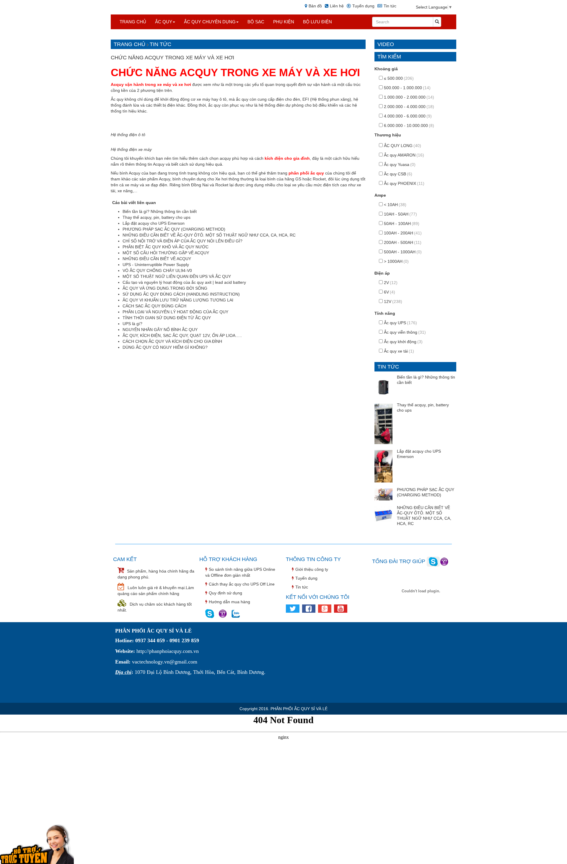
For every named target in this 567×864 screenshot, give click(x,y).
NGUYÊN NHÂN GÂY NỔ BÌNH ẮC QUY (160, 329)
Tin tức (390, 6)
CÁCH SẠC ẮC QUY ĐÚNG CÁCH (154, 306)
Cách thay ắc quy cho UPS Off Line (242, 584)
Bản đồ (315, 6)
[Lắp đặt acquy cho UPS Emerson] (383, 465)
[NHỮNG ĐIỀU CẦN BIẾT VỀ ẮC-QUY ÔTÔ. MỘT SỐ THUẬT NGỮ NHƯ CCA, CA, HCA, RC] (383, 515)
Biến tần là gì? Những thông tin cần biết (160, 211)
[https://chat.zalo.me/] (236, 613)
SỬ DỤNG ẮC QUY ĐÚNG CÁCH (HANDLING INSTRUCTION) (181, 294)
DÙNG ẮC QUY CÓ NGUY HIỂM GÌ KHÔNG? (165, 347)
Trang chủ (133, 21)
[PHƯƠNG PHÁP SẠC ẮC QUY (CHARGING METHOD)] (383, 494)
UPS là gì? (132, 323)
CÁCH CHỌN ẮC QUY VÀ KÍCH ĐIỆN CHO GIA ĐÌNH (172, 341)
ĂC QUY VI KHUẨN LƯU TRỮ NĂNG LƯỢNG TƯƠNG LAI (178, 300)
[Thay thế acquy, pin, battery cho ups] (383, 423)
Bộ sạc (255, 21)
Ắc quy (163, 21)
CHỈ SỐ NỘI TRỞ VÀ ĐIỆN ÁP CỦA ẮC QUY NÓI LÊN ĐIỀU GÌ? (182, 241)
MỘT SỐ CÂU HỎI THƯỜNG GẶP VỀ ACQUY (166, 252)
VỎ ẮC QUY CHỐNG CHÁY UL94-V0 (157, 270)
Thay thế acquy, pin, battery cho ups (156, 217)
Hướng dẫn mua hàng (229, 601)
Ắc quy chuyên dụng (210, 21)
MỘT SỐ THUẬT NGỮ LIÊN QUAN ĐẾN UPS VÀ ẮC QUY (177, 276)
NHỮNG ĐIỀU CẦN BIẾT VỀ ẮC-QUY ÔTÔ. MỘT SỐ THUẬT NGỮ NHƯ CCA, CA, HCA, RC (209, 235)
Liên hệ (337, 6)
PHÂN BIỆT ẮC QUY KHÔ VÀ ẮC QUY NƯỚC (165, 246)
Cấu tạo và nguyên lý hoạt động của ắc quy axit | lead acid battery (184, 282)
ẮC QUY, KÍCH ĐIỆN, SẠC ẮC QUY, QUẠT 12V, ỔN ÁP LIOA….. (182, 335)
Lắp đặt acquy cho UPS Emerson (154, 223)
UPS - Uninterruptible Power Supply (156, 264)
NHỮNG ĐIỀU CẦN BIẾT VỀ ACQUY (157, 258)
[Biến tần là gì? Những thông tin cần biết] (383, 386)
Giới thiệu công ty (311, 569)
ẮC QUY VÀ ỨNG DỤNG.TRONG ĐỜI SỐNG (165, 288)
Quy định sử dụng (225, 593)
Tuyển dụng (363, 6)
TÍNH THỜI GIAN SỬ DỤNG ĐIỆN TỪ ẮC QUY (167, 317)
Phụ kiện (283, 21)
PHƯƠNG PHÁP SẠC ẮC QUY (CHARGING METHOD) (174, 229)
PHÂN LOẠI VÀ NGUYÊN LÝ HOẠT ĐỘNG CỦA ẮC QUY (175, 311)
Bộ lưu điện (317, 21)
